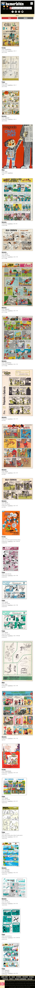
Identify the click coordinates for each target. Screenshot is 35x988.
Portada (4, 48)
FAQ (9, 977)
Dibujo (3, 170)
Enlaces (13, 977)
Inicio (17, 15)
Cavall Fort (10, 51)
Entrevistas (5, 979)
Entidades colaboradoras (20, 979)
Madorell (7, 117)
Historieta (4, 116)
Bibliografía (25, 977)
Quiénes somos (4, 977)
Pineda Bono (8, 49)
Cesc (6, 83)
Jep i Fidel (7, 871)
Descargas (31, 977)
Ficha (9, 18)
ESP (4, 9)
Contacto (11, 979)
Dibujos (25, 18)
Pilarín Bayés (8, 771)
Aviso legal (30, 979)
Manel (6, 253)
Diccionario (18, 977)
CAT (7, 9)
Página (3, 82)
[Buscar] (11, 8)
